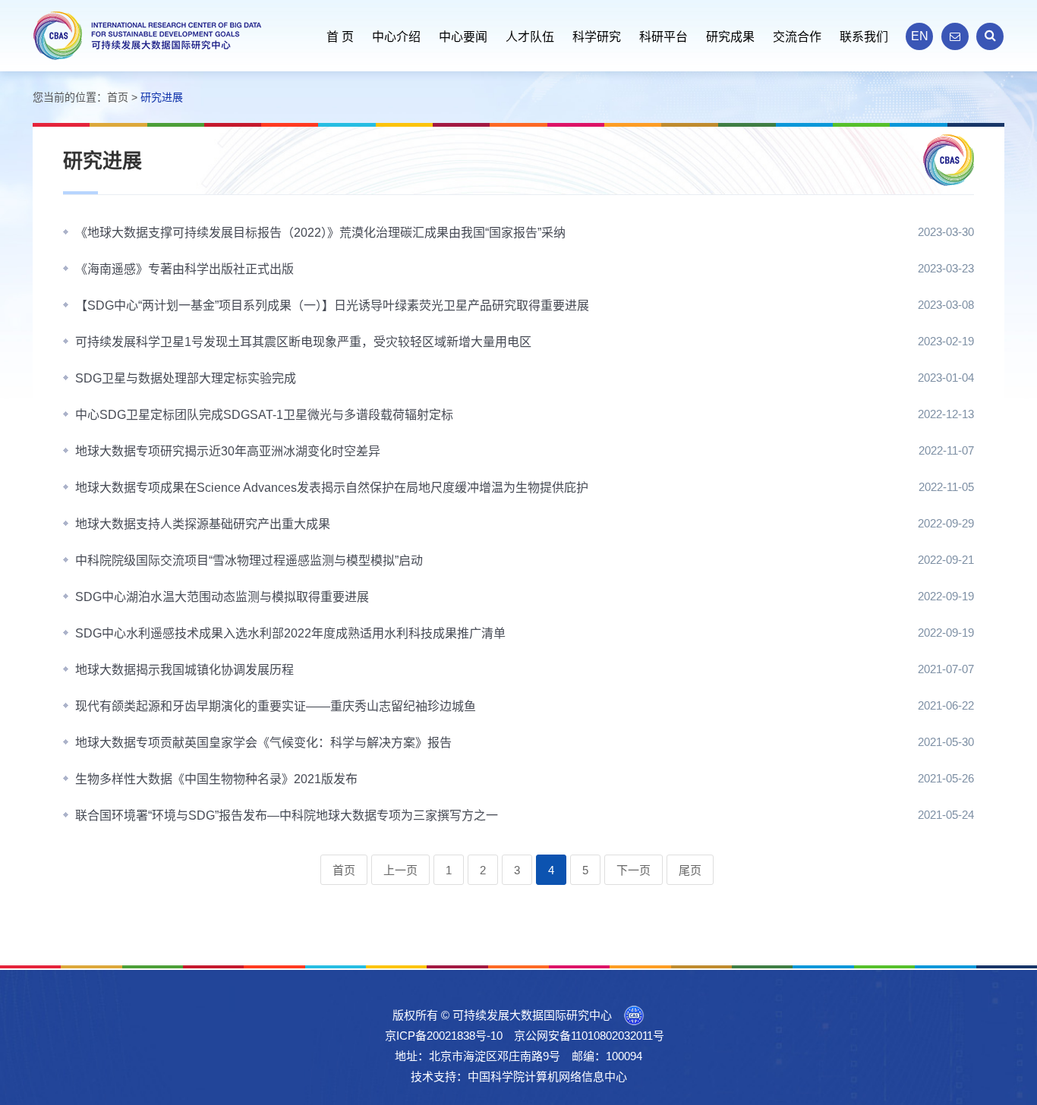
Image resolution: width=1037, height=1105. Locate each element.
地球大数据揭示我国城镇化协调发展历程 (184, 669)
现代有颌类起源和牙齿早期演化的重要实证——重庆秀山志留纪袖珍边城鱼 (275, 706)
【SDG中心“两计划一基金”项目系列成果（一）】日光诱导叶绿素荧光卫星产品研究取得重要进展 (332, 305)
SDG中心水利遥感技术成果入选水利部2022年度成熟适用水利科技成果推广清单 (290, 633)
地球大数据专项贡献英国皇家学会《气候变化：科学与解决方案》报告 (263, 742)
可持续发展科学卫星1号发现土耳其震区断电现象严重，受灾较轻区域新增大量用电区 (303, 341)
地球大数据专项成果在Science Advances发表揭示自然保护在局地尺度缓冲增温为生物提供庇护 (331, 487)
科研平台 (663, 36)
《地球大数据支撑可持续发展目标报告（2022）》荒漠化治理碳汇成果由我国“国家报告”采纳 (320, 232)
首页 (117, 97)
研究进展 (161, 97)
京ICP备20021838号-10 (444, 1035)
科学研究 (596, 36)
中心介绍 (396, 36)
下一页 (633, 870)
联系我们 (864, 36)
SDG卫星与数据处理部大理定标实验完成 (185, 378)
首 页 (340, 36)
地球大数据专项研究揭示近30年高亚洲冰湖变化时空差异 (227, 451)
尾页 (690, 870)
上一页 (400, 870)
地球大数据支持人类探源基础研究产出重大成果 (202, 524)
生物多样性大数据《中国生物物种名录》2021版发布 (216, 779)
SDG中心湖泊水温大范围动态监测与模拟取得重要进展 (222, 596)
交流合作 (797, 36)
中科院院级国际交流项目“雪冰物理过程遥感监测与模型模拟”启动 (249, 560)
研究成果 (730, 36)
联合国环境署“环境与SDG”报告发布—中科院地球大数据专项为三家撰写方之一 (286, 815)
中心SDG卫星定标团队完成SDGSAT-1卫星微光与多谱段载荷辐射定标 (264, 414)
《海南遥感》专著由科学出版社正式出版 (184, 269)
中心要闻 (463, 36)
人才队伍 (530, 36)
